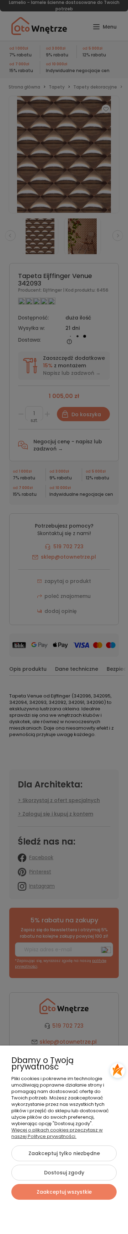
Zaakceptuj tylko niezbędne (64, 1153)
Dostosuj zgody (64, 1172)
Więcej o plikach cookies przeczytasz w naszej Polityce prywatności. (57, 1133)
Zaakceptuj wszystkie (64, 1191)
